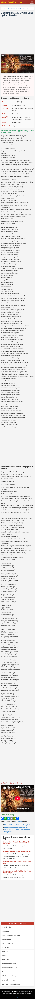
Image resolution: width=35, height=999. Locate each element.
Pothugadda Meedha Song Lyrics (16, 827)
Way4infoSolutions (20, 997)
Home (3, 9)
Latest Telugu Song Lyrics (17, 923)
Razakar (18, 821)
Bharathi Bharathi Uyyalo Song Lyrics (18, 9)
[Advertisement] (17, 35)
